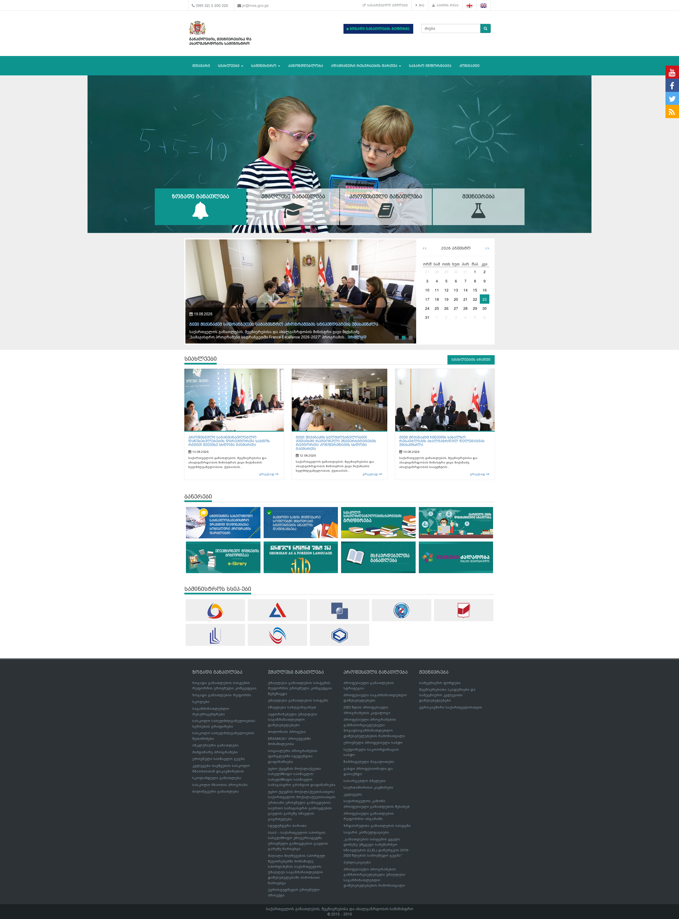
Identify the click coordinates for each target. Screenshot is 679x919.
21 (465, 299)
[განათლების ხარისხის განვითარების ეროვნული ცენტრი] (277, 635)
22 (475, 299)
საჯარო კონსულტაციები (366, 832)
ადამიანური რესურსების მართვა (364, 65)
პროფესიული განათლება (385, 197)
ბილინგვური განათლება (215, 791)
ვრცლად (267, 474)
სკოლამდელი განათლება (216, 778)
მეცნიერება (478, 197)
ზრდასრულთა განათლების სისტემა (377, 826)
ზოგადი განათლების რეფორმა (221, 695)
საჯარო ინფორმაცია (430, 65)
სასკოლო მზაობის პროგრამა (220, 785)
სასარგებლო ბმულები (386, 5)
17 (427, 299)
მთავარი (201, 65)
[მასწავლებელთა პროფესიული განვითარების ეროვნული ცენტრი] (215, 635)
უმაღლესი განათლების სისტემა (298, 700)
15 (475, 290)
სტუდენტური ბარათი (287, 826)
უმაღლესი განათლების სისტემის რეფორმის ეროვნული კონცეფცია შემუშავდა (300, 688)
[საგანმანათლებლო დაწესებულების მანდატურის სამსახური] (401, 610)
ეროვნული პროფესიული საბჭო (373, 743)
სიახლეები (229, 65)
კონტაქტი (469, 65)
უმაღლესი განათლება (293, 197)
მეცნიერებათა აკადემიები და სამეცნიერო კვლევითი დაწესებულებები (447, 695)
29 (446, 271)
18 (437, 299)
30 (456, 271)
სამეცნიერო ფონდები (440, 683)
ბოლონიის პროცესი (287, 732)
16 (484, 290)
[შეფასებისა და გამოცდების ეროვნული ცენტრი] (277, 610)
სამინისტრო (264, 65)
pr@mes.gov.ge (255, 5)
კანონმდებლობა (305, 65)
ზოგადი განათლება (200, 197)
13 (456, 290)
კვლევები (352, 794)
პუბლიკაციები (357, 862)
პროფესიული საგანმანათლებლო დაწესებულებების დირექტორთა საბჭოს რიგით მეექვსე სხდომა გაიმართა (229, 441)
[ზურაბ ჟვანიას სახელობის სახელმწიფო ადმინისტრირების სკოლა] (339, 635)
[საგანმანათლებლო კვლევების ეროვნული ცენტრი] (463, 610)
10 (427, 290)
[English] (484, 5)
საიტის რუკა (447, 5)
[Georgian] (470, 5)
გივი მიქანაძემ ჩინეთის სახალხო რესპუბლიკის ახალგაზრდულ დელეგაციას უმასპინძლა (442, 441)
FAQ (420, 5)
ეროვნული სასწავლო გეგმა (218, 759)
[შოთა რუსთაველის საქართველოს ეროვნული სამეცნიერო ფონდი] (339, 611)
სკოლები (201, 702)
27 (427, 271)
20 (456, 299)
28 (437, 271)
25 (437, 308)
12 (446, 290)
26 (446, 308)
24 (427, 308)
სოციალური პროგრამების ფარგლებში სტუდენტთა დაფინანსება (292, 756)
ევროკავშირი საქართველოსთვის (450, 707)
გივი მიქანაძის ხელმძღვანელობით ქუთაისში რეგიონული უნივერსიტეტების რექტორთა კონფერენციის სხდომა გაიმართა (336, 443)
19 (446, 299)
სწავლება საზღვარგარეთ (292, 707)
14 (465, 290)
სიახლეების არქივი (471, 359)
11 (437, 290)
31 (465, 271)
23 (484, 299)
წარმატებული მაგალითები (368, 762)
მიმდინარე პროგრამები (215, 752)
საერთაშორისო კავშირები (368, 787)
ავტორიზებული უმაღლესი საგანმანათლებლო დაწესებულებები (292, 719)
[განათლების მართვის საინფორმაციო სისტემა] (215, 611)
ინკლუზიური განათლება (215, 745)
